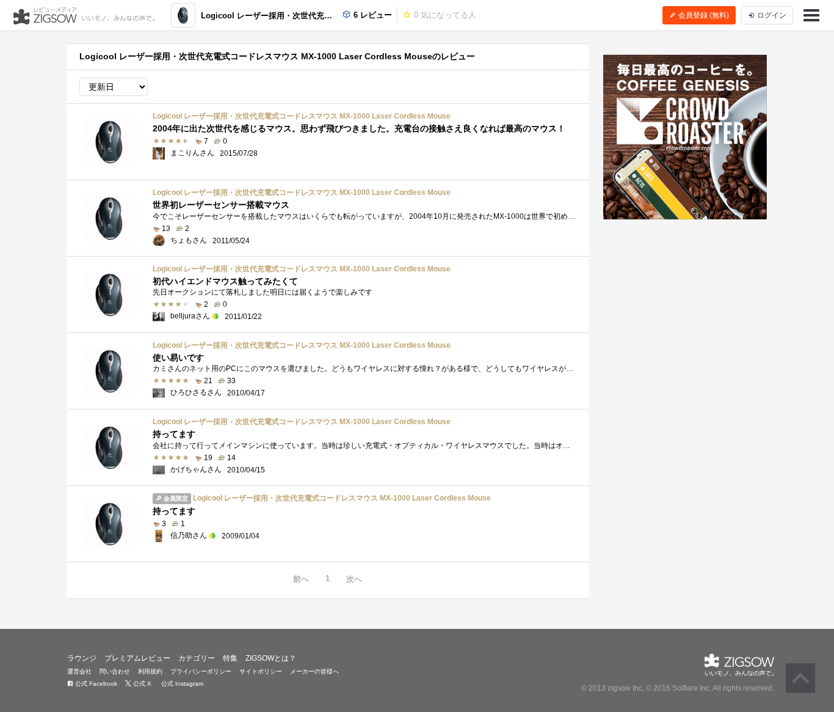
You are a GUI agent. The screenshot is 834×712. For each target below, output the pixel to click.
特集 (230, 658)
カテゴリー (196, 658)
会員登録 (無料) (702, 15)
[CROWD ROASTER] (685, 136)
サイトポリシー (260, 671)
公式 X (141, 683)
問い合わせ (115, 671)
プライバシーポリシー (200, 671)
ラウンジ (81, 658)
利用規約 (150, 671)
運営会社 (79, 671)
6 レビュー (371, 15)
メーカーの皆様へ (314, 671)
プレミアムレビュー (137, 658)
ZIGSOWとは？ (270, 658)
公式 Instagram (181, 683)
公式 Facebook (95, 683)
